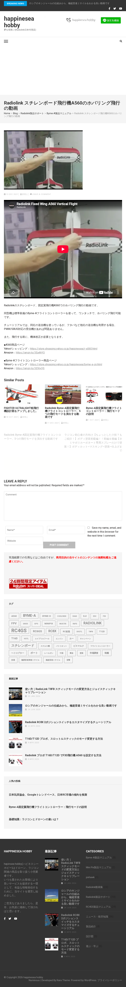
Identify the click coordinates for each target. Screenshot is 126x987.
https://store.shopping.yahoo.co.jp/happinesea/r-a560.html (63, 348)
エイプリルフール (42, 639)
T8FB (91, 632)
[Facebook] (109, 8)
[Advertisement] (63, 70)
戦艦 (107, 653)
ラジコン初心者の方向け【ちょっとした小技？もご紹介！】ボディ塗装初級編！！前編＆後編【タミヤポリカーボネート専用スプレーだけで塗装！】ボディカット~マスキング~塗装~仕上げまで (93, 442)
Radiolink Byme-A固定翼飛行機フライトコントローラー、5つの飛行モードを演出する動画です (63, 412)
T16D (14, 638)
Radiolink (93, 623)
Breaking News (15, 3)
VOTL (26, 639)
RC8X (52, 631)
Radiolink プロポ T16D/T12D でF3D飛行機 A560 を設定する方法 (63, 755)
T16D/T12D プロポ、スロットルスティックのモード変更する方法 (64, 738)
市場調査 (94, 653)
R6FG (75, 624)
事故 (71, 653)
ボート (34, 652)
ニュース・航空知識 (97, 916)
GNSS (25, 624)
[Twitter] (114, 8)
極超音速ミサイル (53, 660)
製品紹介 (91, 926)
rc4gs (19, 630)
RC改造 (66, 631)
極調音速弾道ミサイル (30, 660)
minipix (48, 623)
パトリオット (61, 646)
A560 (14, 616)
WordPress (90, 980)
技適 (13, 660)
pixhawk (90, 877)
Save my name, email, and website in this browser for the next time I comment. (104, 531)
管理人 (25, 194)
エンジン (59, 639)
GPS (36, 624)
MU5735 (62, 624)
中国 (61, 653)
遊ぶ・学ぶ (92, 946)
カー (71, 638)
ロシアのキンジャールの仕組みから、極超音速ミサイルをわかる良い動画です (71, 705)
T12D (102, 631)
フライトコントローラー (100, 646)
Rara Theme (63, 980)
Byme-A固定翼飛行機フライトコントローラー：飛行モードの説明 (104, 411)
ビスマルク (78, 646)
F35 (104, 616)
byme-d (46, 616)
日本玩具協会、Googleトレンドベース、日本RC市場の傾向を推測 (48, 794)
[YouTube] (120, 8)
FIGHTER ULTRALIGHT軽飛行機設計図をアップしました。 (21, 410)
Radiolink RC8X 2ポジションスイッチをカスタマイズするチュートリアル (68, 722)
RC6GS (37, 631)
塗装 (81, 653)
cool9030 (61, 616)
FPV (14, 623)
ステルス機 (45, 646)
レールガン (48, 653)
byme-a (29, 615)
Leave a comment (41, 194)
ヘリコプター (17, 653)
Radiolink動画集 (94, 887)
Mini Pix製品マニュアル (98, 867)
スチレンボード (22, 645)
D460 (75, 616)
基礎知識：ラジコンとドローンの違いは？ (34, 819)
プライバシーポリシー (109, 980)
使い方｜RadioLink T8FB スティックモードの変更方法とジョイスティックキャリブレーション (70, 869)
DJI (85, 616)
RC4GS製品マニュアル (98, 906)
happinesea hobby (19, 22)
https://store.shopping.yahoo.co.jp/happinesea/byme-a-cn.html (66, 364)
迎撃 (68, 660)
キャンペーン (85, 639)
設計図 (89, 936)
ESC (94, 616)
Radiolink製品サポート (98, 896)
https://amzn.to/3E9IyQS (30, 368)
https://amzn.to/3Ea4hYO (30, 352)
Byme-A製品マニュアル (99, 857)
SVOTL (79, 632)
